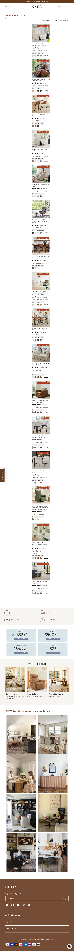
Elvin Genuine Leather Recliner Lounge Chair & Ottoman (39, 221)
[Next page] (56, 601)
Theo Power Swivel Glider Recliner (40, 150)
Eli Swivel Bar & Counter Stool (39, 329)
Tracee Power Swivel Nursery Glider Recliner (39, 44)
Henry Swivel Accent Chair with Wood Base (40, 401)
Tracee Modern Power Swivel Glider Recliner (41, 79)
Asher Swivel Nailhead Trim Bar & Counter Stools (40, 436)
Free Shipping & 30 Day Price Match (37, 1)
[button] (6, 7)
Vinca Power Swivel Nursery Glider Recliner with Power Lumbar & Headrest (40, 293)
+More (46, 55)
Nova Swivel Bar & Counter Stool (40, 115)
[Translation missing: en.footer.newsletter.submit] (65, 898)
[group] (15, 683)
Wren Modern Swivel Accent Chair (41, 185)
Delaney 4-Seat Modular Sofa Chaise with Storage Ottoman (39, 544)
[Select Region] (59, 7)
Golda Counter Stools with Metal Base (40, 582)
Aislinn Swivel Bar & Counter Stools (41, 257)
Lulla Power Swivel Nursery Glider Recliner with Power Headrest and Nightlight (40, 507)
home (7, 18)
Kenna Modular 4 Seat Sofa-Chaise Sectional (40, 364)
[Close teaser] (4, 469)
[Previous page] (44, 601)
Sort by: (38, 20)
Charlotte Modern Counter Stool (40, 471)
